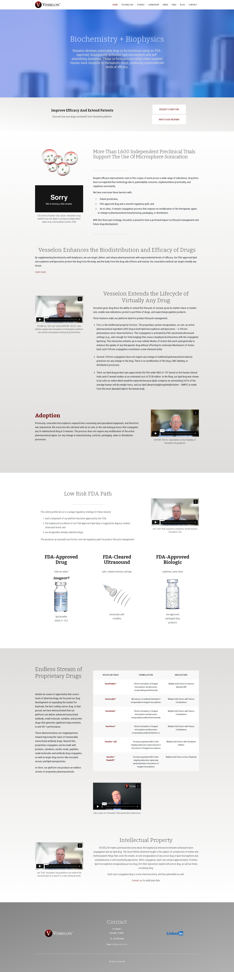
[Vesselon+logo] (48, 4)
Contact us (137, 880)
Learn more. (40, 272)
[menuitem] (115, 4)
